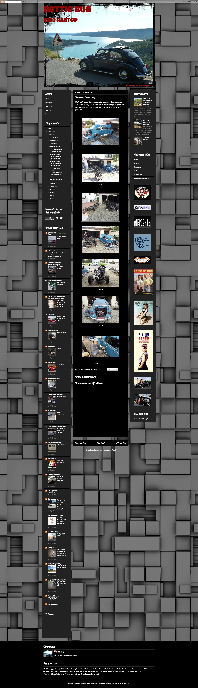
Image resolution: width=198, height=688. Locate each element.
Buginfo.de (137, 167)
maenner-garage (53, 330)
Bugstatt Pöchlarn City (61, 413)
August (52, 186)
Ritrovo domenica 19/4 (55, 256)
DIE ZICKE (51, 548)
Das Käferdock (52, 491)
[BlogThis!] (110, 369)
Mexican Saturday (55, 146)
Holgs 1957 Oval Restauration (57, 580)
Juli (51, 189)
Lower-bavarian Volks (54, 281)
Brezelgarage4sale (53, 378)
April (51, 199)
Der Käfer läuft (61, 332)
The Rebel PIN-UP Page (55, 515)
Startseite (101, 443)
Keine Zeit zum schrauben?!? (61, 283)
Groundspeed (52, 362)
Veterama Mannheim (56, 179)
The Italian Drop (53, 499)
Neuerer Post (80, 443)
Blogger (127, 683)
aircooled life (52, 459)
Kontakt (47, 114)
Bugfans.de (137, 171)
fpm (112, 683)
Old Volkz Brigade (54, 532)
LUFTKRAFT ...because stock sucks (57, 234)
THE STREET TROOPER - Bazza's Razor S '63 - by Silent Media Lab (61, 505)
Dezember (53, 137)
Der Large (51, 314)
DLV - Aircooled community (56, 427)
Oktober (52, 143)
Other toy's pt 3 (61, 396)
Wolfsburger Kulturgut (55, 442)
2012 (50, 131)
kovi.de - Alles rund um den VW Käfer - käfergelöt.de (56, 297)
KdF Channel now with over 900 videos (61, 430)
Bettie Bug (67, 10)
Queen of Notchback (54, 475)
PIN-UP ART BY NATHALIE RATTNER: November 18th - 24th (61, 521)
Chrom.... (59, 348)
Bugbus (136, 163)
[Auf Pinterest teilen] (117, 369)
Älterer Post (121, 443)
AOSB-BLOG (52, 410)
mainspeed (51, 346)
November (53, 140)
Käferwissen (138, 175)
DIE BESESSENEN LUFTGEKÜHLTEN (54, 264)
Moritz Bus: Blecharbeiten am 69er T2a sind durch (61, 303)
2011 (49, 134)
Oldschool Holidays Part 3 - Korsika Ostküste (147, 102)
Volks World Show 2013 (147, 139)
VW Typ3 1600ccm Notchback (60, 478)
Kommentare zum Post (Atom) (105, 450)
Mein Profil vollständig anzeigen (65, 655)
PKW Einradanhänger (141, 419)
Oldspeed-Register (53, 596)
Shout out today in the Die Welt (61, 566)
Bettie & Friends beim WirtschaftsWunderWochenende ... (55, 172)
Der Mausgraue (53, 604)
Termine (48, 110)
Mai (51, 196)
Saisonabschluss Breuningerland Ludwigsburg (55, 156)
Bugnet (136, 160)
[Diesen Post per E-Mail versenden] (108, 369)
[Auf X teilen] (112, 369)
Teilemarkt (48, 103)
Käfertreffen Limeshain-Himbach (146, 122)
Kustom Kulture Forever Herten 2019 (61, 318)
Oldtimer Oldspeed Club (55, 395)
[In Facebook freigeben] (114, 369)
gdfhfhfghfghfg (52, 598)
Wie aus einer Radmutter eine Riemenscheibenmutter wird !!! (61, 553)
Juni (51, 192)
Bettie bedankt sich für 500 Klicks (55, 150)
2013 (50, 128)
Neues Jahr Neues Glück (60, 461)
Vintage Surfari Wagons (55, 564)
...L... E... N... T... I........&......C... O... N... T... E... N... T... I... (57, 252)
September (53, 183)
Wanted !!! (48, 106)
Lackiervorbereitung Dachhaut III (61, 584)
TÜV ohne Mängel (60, 267)
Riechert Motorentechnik (141, 178)
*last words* (52, 492)
